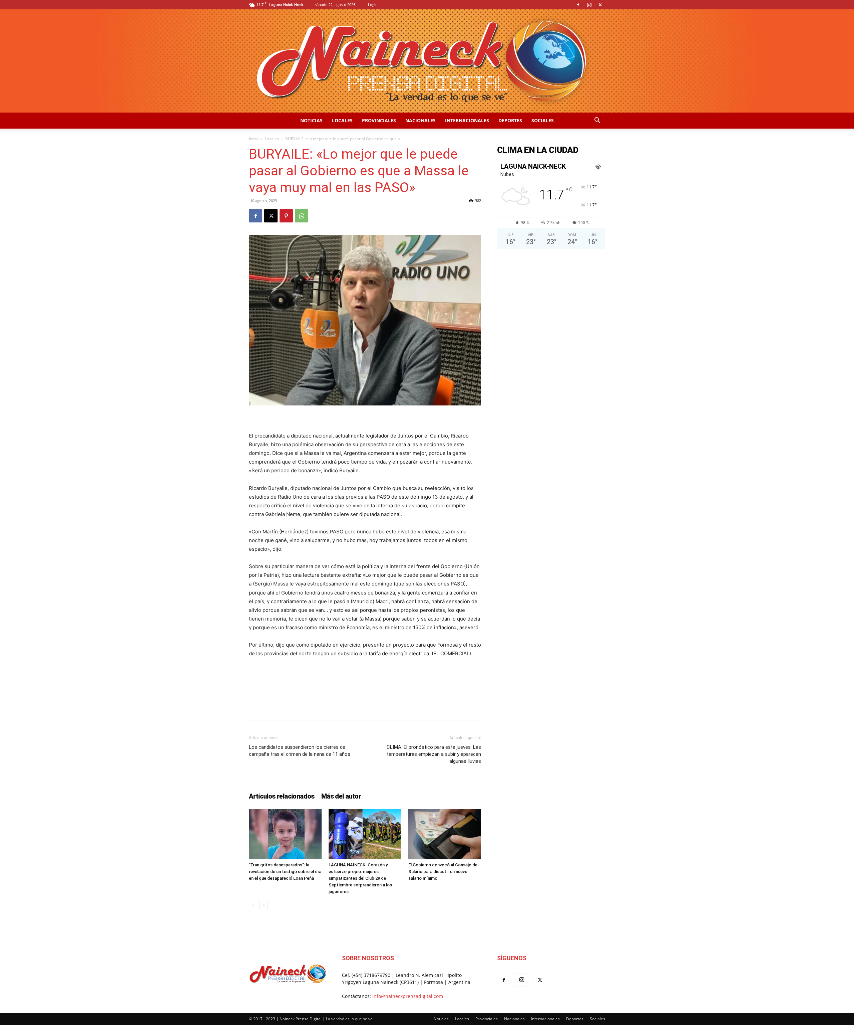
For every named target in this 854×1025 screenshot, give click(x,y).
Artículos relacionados (282, 796)
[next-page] (264, 905)
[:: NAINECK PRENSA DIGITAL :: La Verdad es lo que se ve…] (427, 61)
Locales (342, 120)
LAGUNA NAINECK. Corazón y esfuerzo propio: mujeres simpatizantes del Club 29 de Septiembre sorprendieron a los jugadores (360, 878)
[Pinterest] (286, 215)
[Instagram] (589, 4)
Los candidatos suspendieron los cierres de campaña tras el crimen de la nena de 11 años (299, 750)
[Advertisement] (365, 677)
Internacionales (467, 120)
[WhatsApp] (301, 215)
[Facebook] (578, 4)
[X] (600, 4)
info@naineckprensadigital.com (407, 996)
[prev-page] (253, 905)
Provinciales (379, 120)
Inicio (254, 139)
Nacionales (420, 120)
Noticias (311, 120)
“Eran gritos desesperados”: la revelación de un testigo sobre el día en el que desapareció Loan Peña (285, 871)
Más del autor (341, 796)
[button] (597, 121)
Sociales (542, 120)
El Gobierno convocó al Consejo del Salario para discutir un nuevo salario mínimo (443, 871)
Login (373, 4)
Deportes (510, 120)
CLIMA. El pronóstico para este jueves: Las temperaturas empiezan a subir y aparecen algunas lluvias (434, 754)
